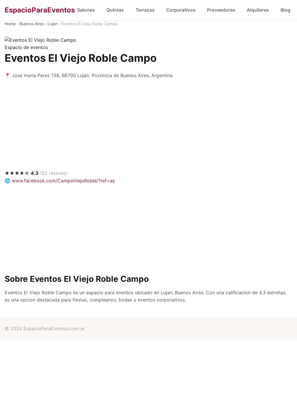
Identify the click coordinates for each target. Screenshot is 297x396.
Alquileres (258, 10)
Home (10, 23)
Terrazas (145, 10)
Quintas (115, 10)
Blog (285, 10)
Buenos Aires (31, 23)
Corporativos (180, 10)
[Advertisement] (148, 124)
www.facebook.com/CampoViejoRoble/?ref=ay (63, 181)
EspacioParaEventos (40, 10)
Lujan (53, 23)
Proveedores (221, 10)
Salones (86, 10)
